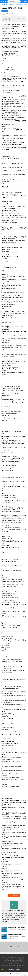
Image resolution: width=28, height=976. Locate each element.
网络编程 (21, 4)
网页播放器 (26, 4)
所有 (17, 975)
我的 (24, 975)
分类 (10, 975)
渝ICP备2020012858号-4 (13, 967)
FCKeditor (4, 11)
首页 (17, 4)
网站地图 (21, 967)
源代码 (10, 11)
